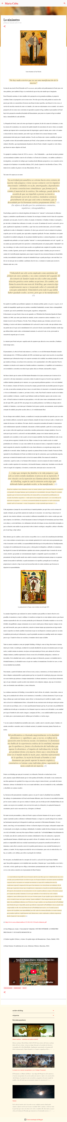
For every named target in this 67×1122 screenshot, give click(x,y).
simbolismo (17, 988)
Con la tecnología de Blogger (34, 1119)
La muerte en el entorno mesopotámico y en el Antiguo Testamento (29, 1070)
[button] (4, 26)
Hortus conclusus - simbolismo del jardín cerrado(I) (25, 1039)
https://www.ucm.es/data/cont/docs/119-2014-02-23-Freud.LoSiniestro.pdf (25, 922)
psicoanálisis (8, 988)
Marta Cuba (11, 3)
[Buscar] (65, 3)
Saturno (14, 1101)
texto (24, 988)
